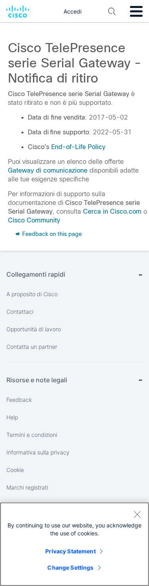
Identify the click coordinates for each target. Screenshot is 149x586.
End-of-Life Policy (78, 147)
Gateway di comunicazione (47, 170)
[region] (74, 544)
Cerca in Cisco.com (112, 211)
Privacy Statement (70, 551)
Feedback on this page (51, 234)
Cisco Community (34, 220)
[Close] (137, 514)
